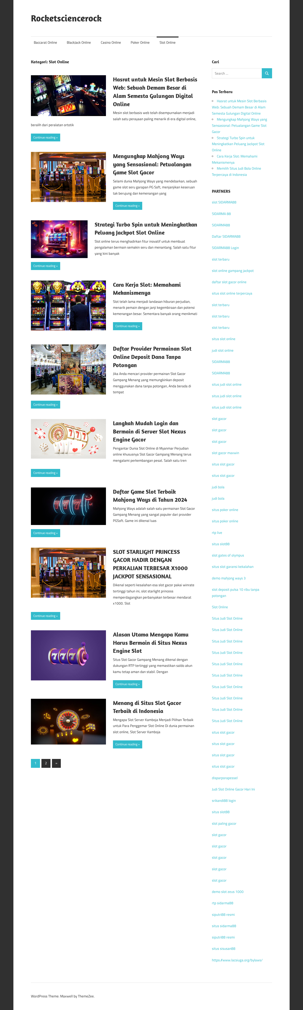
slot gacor (219, 418)
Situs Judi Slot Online (227, 618)
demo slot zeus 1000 (228, 891)
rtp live (217, 532)
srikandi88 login (224, 800)
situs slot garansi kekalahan (233, 566)
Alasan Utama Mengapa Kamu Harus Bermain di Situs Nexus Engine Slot (151, 642)
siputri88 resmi (223, 914)
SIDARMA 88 (221, 213)
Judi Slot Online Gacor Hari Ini (233, 789)
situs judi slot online (227, 384)
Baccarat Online (45, 42)
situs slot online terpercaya (232, 293)
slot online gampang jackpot (233, 270)
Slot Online (168, 42)
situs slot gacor (223, 464)
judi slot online (223, 350)
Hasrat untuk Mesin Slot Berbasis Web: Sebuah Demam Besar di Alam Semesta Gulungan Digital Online (239, 107)
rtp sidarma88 (222, 903)
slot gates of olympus (228, 555)
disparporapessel (225, 778)
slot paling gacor (224, 823)
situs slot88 (221, 544)
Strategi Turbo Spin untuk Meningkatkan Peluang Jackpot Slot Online (238, 144)
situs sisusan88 (223, 948)
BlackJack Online (79, 42)
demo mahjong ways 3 (229, 578)
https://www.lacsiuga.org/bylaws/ (237, 960)
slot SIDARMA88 (224, 202)
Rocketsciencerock (66, 18)
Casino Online (111, 42)
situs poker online (225, 509)
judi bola (218, 487)
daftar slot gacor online (229, 282)
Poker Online (140, 42)
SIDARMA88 (221, 225)
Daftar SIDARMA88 (226, 236)
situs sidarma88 (224, 926)
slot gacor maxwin (225, 453)
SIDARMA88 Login (225, 247)
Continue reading (44, 137)
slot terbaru (220, 259)
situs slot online (223, 339)
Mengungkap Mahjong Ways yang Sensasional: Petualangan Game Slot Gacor (152, 164)
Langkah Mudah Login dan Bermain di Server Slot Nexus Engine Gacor (149, 431)
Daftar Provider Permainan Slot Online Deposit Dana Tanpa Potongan (152, 357)
